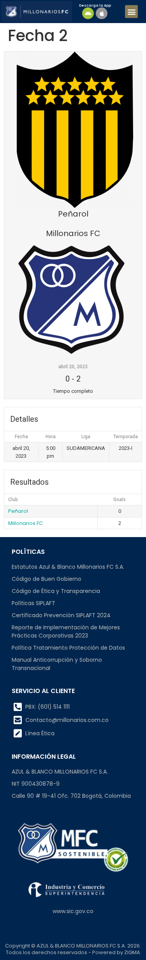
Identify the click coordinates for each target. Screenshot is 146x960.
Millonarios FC (25, 523)
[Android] (88, 13)
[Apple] (101, 13)
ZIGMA (132, 952)
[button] (131, 11)
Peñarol (18, 511)
